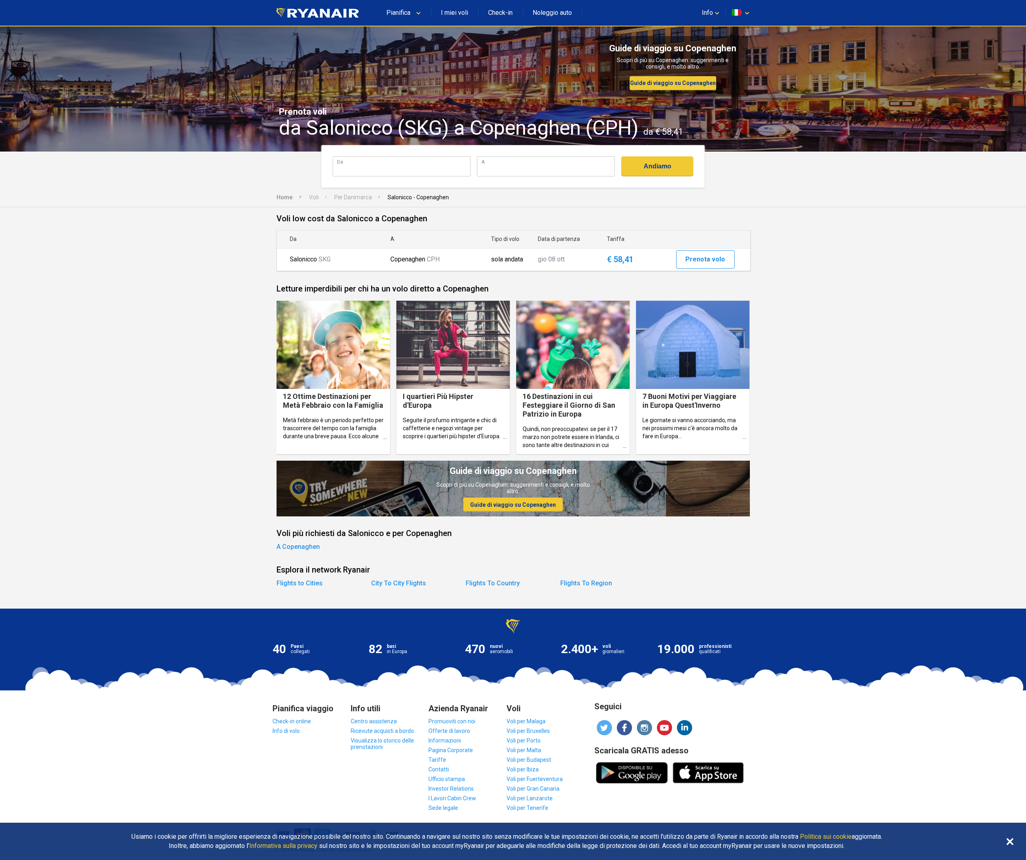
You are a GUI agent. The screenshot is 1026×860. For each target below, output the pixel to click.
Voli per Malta (524, 750)
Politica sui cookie (826, 836)
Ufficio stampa (446, 779)
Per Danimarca (353, 197)
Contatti (438, 769)
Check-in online (292, 721)
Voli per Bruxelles (528, 731)
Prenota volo (705, 259)
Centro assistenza (374, 721)
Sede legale (443, 808)
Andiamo (657, 166)
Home (285, 197)
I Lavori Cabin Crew (452, 798)
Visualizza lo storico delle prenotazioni (382, 743)
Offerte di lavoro (449, 731)
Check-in (500, 12)
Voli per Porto (524, 740)
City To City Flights (398, 583)
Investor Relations (451, 788)
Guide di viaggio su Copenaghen (673, 83)
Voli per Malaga (526, 721)
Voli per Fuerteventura (535, 779)
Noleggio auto (552, 12)
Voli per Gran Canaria (533, 788)
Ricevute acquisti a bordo (382, 731)
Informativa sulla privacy (283, 846)
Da (340, 161)
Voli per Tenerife (527, 808)
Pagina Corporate (450, 750)
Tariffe (437, 760)
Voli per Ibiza (523, 769)
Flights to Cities (300, 583)
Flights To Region (586, 583)
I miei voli (454, 12)
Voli (314, 197)
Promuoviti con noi (451, 721)
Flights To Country (493, 583)
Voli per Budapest (529, 760)
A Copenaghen (298, 546)
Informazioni (444, 740)
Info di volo (286, 731)
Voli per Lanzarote (530, 798)
